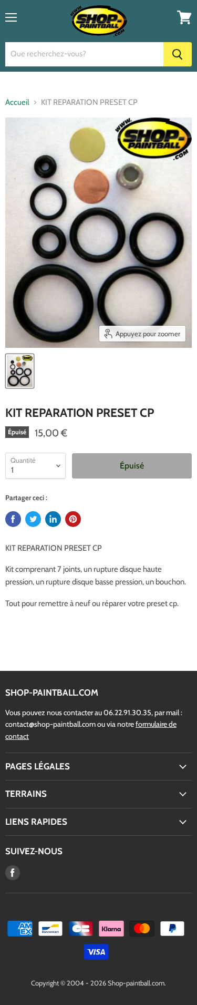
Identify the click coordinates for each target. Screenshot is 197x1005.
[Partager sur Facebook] (13, 519)
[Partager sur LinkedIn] (53, 519)
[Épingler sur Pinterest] (73, 519)
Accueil (17, 102)
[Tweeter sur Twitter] (33, 519)
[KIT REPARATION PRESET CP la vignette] (20, 371)
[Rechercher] (177, 54)
